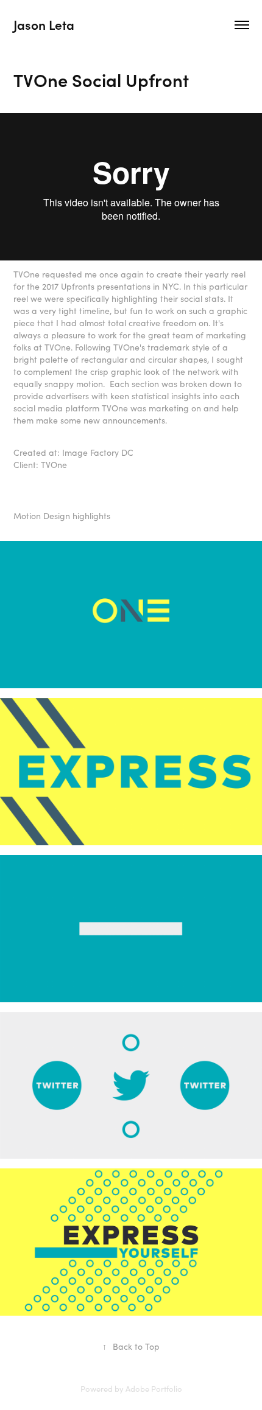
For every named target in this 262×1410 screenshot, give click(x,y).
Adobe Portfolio (154, 1388)
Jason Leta (43, 24)
